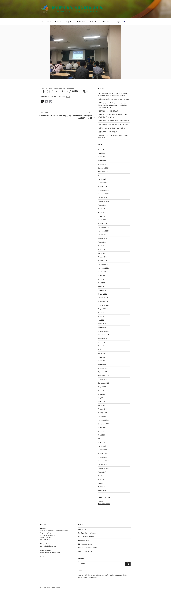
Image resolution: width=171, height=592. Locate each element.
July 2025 (101, 175)
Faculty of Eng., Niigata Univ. (87, 533)
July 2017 (101, 476)
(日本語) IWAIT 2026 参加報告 (107, 132)
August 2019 (102, 387)
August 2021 (102, 309)
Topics (49, 22)
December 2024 (103, 190)
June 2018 (101, 435)
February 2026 (102, 160)
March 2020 (102, 361)
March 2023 (102, 253)
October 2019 (102, 379)
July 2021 (101, 312)
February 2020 (102, 364)
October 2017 (102, 464)
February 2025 (102, 183)
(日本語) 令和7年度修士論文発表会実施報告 (111, 128)
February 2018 (102, 450)
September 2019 (103, 383)
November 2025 (103, 171)
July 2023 (101, 246)
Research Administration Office (88, 548)
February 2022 (102, 290)
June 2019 (101, 394)
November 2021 (103, 301)
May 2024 (101, 212)
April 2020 (101, 357)
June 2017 (101, 479)
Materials (93, 22)
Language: (119, 22)
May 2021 (101, 320)
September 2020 (103, 338)
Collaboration (106, 22)
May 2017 (101, 483)
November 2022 (103, 268)
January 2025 (102, 186)
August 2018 (102, 427)
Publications (81, 22)
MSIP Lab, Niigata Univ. (78, 8)
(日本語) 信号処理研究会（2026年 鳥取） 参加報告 (114, 99)
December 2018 (103, 416)
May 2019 (101, 398)
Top (42, 22)
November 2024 (103, 194)
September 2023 (103, 238)
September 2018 (103, 424)
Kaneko (72, 88)
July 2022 (101, 279)
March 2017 (102, 490)
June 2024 (101, 209)
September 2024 (103, 201)
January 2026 (102, 164)
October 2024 (102, 197)
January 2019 (102, 412)
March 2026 (102, 157)
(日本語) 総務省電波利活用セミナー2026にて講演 (113, 120)
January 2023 (102, 260)
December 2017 (103, 457)
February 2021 (102, 327)
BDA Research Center (85, 544)
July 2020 (101, 346)
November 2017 (103, 461)
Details (42, 557)
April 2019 (101, 401)
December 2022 (103, 264)
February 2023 (102, 257)
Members (58, 22)
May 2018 (101, 438)
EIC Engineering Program (86, 536)
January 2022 (102, 294)
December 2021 (103, 298)
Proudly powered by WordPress (50, 587)
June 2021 (101, 316)
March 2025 (102, 179)
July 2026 (101, 149)
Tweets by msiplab (104, 504)
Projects (69, 22)
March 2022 (102, 286)
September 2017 (103, 468)
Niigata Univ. (82, 529)
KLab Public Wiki (83, 540)
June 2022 (101, 283)
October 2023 (102, 235)
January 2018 (102, 453)
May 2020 (101, 353)
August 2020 (102, 342)
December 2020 (103, 331)
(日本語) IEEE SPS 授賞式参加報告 (108, 111)
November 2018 (103, 420)
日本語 (68, 96)
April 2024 (101, 216)
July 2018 (101, 431)
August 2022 (102, 275)
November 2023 (103, 231)
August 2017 (102, 472)
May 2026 (101, 153)
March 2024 (102, 220)
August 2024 (102, 205)
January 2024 (102, 223)
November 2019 (103, 375)
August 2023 (102, 242)
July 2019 (101, 390)
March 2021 (102, 324)
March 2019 (102, 405)
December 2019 (103, 372)
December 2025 (103, 168)
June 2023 (101, 249)
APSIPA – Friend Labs (85, 551)
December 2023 (103, 227)
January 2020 (102, 368)
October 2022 (102, 272)
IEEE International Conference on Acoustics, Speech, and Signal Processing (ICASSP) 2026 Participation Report (112, 105)
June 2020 (101, 349)
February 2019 (102, 409)
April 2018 (101, 442)
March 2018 (102, 446)
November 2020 (103, 335)
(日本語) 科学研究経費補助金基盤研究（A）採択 (113, 124)
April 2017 (101, 487)
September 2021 (103, 305)
